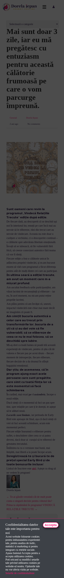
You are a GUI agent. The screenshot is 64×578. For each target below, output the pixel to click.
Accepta (51, 525)
